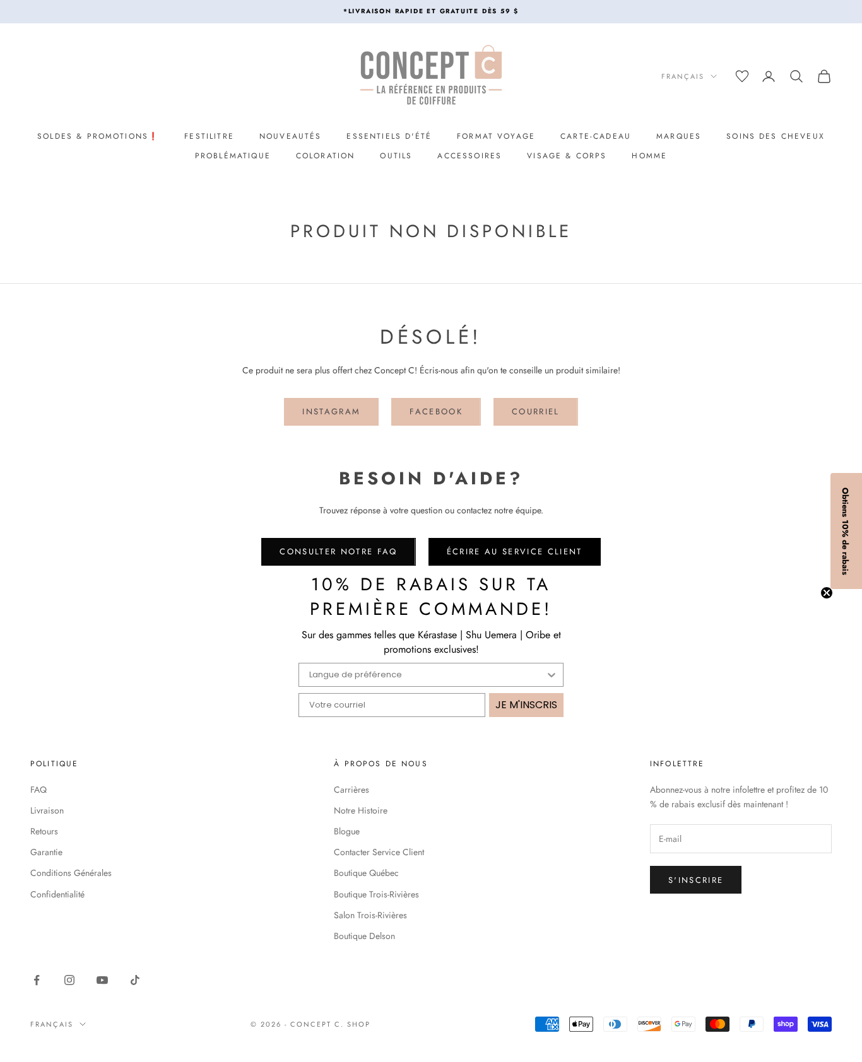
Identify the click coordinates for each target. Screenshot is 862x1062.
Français (682, 76)
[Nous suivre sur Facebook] (36, 980)
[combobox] (427, 674)
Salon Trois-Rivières (370, 915)
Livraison (47, 810)
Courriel (536, 411)
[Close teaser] (826, 592)
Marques (678, 136)
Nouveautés (290, 136)
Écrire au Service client (514, 551)
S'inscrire (695, 880)
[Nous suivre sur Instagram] (69, 980)
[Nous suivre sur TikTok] (135, 980)
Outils (396, 155)
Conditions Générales (71, 873)
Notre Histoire (360, 810)
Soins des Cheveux (775, 136)
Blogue (347, 831)
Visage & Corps (566, 155)
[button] (846, 531)
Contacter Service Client (379, 852)
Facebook (436, 411)
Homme (649, 155)
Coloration (325, 155)
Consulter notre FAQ (338, 551)
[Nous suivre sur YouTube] (102, 980)
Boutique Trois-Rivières (376, 894)
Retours (44, 831)
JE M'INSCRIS (526, 704)
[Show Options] (551, 674)
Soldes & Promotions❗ (98, 136)
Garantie (46, 852)
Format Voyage (496, 136)
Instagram (331, 411)
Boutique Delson (364, 936)
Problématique (233, 155)
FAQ (38, 789)
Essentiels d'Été (389, 136)
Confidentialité (57, 894)
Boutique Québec (366, 873)
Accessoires (469, 155)
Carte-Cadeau (595, 136)
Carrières (351, 789)
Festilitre (209, 136)
